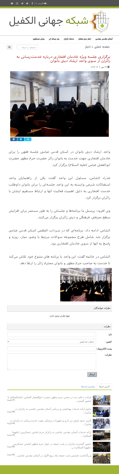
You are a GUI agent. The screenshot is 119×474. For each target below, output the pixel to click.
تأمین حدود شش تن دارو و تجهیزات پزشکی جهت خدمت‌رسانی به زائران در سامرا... (50, 422)
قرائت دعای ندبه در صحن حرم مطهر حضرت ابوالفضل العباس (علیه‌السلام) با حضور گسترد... (49, 399)
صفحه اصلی (102, 47)
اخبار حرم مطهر (84, 39)
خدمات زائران (69, 39)
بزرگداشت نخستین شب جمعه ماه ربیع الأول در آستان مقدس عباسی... (53, 455)
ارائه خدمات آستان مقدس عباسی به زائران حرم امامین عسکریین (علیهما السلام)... (51, 434)
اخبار (88, 47)
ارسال (92, 374)
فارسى (40, 3)
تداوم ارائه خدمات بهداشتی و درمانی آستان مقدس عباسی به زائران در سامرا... (53, 410)
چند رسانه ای (54, 39)
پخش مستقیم (38, 39)
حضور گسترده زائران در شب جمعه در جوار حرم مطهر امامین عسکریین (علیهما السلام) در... (52, 445)
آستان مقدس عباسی (103, 39)
